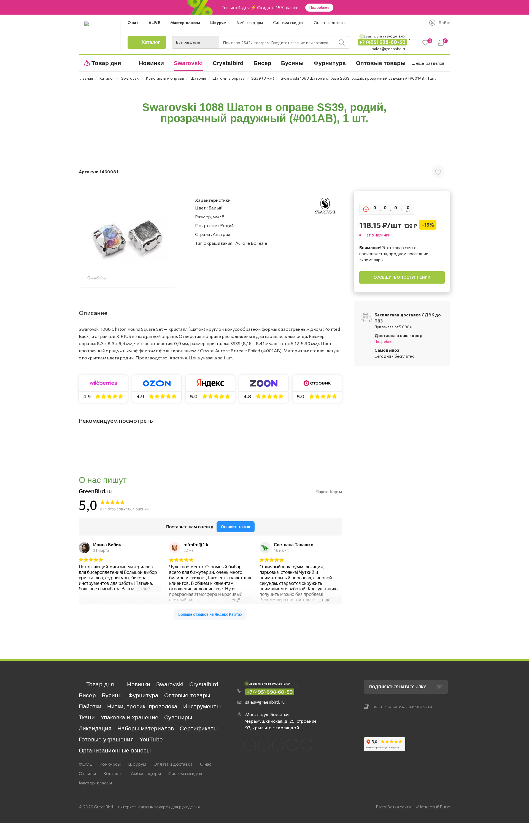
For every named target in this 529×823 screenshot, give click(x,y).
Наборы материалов (145, 728)
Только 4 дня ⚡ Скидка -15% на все (260, 7)
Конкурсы (110, 763)
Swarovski (169, 684)
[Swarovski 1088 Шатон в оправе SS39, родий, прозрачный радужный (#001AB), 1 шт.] (127, 239)
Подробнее (319, 7)
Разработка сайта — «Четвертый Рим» (413, 806)
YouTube (151, 739)
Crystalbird (203, 684)
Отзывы (87, 773)
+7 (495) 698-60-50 (382, 42)
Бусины (112, 695)
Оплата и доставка (173, 763)
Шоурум (137, 763)
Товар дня (100, 684)
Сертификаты (199, 728)
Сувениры (178, 717)
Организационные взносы (115, 750)
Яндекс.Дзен (306, 745)
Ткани (87, 717)
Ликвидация (95, 728)
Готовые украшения (106, 739)
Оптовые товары (187, 695)
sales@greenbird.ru (389, 48)
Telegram (278, 745)
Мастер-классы (95, 782)
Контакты (113, 773)
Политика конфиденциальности (402, 706)
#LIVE (85, 763)
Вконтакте (250, 745)
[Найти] (341, 42)
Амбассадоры (146, 773)
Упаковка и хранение (129, 717)
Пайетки (90, 706)
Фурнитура (143, 695)
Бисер (87, 695)
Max (264, 745)
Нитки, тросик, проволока (142, 706)
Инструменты (202, 706)
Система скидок (185, 773)
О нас (206, 763)
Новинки (138, 684)
